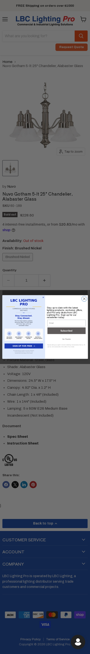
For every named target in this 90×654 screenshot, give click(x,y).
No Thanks (66, 339)
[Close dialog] (84, 299)
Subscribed (66, 331)
